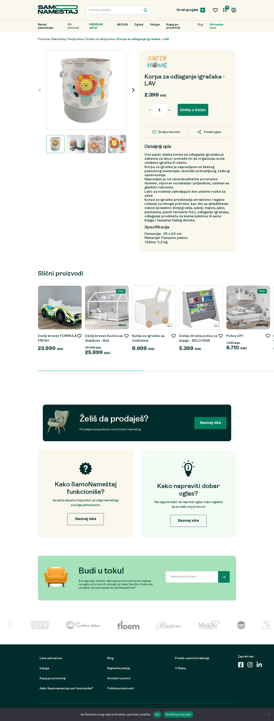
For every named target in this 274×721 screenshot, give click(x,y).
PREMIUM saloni (96, 26)
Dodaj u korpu (193, 110)
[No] (269, 714)
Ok (157, 714)
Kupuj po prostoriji (173, 26)
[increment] (148, 110)
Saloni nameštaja (45, 26)
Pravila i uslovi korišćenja (192, 658)
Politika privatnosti (120, 688)
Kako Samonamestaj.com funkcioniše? (66, 688)
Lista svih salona (51, 658)
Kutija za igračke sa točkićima (148, 338)
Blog (200, 24)
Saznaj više (210, 423)
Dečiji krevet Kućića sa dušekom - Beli (104, 338)
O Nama (180, 668)
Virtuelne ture (216, 26)
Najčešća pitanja (118, 668)
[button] (133, 90)
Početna (44, 39)
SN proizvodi (73, 26)
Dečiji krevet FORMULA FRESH (57, 338)
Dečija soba (75, 39)
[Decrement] (171, 110)
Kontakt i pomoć (119, 678)
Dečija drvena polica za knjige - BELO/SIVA (198, 338)
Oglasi (138, 24)
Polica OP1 (234, 336)
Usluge (155, 24)
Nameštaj (58, 39)
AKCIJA (122, 24)
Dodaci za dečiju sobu (100, 39)
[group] (86, 90)
